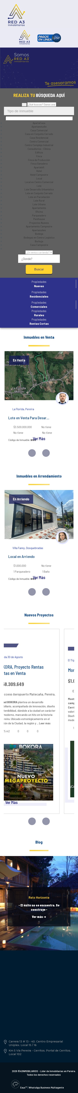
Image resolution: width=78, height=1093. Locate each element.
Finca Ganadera (39, 163)
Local (39, 178)
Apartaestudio (39, 126)
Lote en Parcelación (39, 196)
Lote (39, 185)
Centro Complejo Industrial (39, 145)
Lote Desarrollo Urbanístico (39, 189)
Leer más (44, 723)
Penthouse (39, 219)
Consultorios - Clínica (39, 148)
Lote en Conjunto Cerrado (39, 193)
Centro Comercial (39, 141)
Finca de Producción (39, 160)
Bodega (39, 233)
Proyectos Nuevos (39, 222)
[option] (39, 399)
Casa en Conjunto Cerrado (39, 133)
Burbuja (39, 241)
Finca (39, 156)
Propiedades (39, 284)
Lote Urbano (39, 204)
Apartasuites (39, 230)
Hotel (39, 170)
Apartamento (39, 207)
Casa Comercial (39, 130)
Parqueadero (39, 215)
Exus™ (23, 1087)
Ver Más (39, 438)
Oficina (39, 211)
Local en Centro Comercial (39, 182)
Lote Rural (39, 200)
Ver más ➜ (39, 916)
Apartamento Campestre (39, 226)
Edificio (39, 152)
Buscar (39, 269)
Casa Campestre (39, 244)
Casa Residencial (39, 137)
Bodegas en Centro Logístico (39, 237)
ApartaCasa (39, 123)
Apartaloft (39, 167)
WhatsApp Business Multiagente (46, 1087)
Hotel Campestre (39, 174)
